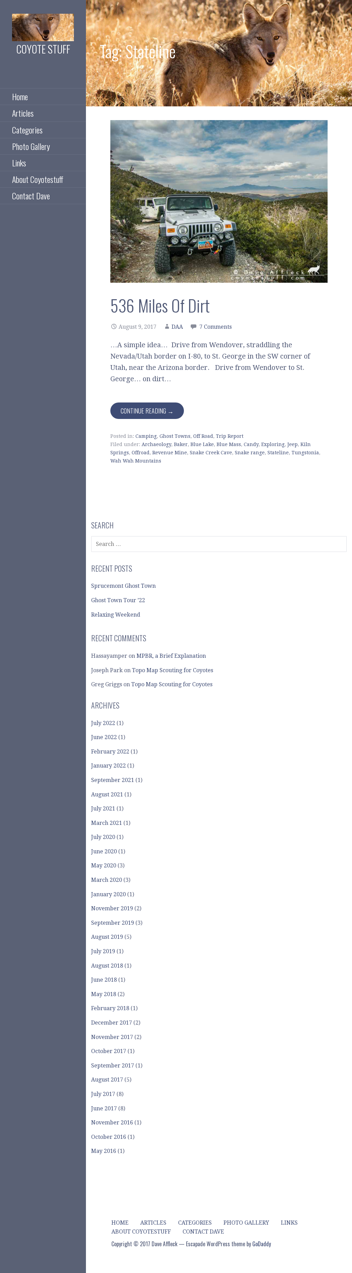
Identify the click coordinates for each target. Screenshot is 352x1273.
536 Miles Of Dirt (160, 305)
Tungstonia (305, 452)
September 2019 (112, 923)
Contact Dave (31, 195)
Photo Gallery (31, 146)
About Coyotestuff (37, 179)
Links (19, 162)
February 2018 (110, 1008)
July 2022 (103, 723)
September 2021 (112, 780)
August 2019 (107, 937)
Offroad (141, 452)
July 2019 (103, 951)
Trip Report (229, 436)
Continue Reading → (147, 410)
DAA (177, 327)
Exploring (273, 444)
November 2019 (112, 908)
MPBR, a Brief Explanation (171, 656)
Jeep (292, 444)
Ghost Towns (175, 436)
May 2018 (103, 994)
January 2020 (108, 894)
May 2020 (103, 865)
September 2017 (112, 1065)
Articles (23, 113)
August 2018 (107, 965)
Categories (27, 130)
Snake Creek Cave (211, 452)
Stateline (278, 452)
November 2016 (112, 1122)
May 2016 (103, 1151)
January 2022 (108, 765)
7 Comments (215, 327)
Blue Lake (202, 444)
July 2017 (103, 1094)
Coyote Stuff (43, 49)
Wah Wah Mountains (135, 461)
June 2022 (104, 737)
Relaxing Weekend (115, 614)
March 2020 (106, 880)
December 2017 (111, 1022)
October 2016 (108, 1137)
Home (20, 96)
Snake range (250, 452)
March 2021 (106, 823)
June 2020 (104, 851)
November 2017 (112, 1037)
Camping (146, 436)
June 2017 (104, 1108)
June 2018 (104, 980)
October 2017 (108, 1051)
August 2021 (107, 794)
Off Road (203, 436)
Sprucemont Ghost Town (123, 586)
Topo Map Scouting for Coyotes (172, 670)
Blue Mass (229, 444)
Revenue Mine (169, 452)
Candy (251, 444)
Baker (181, 444)
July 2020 (103, 837)
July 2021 (103, 808)
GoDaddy (261, 1244)
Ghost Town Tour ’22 (118, 600)
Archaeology (156, 444)
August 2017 (107, 1079)
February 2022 (110, 751)
